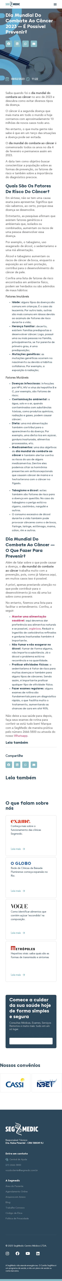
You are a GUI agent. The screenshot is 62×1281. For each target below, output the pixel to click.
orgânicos (35, 628)
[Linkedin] (38, 1253)
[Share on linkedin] (17, 44)
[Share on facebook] (9, 44)
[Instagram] (7, 1253)
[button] (55, 4)
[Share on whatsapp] (25, 44)
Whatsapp (21, 735)
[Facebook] (17, 1253)
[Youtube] (27, 1253)
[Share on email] (34, 44)
